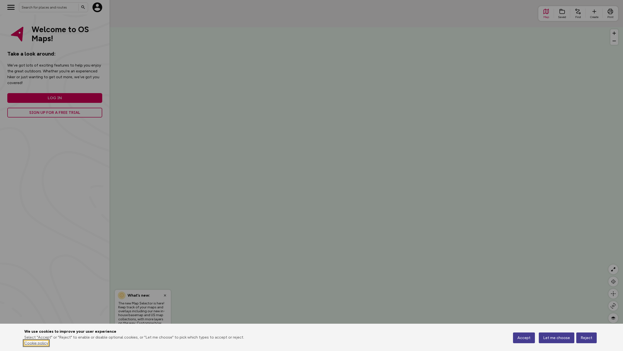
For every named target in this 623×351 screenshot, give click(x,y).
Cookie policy (36, 343)
